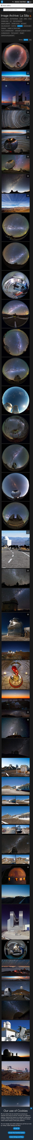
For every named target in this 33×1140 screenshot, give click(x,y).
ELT (11, 21)
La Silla (20, 26)
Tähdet (22, 33)
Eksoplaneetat (5, 23)
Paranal (3, 28)
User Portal (23, 1)
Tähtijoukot (14, 33)
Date (30, 39)
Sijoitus (26, 39)
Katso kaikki (4, 19)
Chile (29, 19)
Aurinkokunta (5, 33)
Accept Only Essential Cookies (16, 1132)
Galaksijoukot (5, 26)
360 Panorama (14, 19)
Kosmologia (4, 21)
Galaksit (23, 23)
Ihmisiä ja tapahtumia (14, 28)
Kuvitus (14, 26)
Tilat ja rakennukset (7, 30)
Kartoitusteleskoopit (7, 35)
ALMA (21, 19)
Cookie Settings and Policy (16, 1137)
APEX (25, 19)
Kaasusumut (27, 26)
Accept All (16, 1128)
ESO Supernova (17, 21)
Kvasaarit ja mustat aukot (23, 30)
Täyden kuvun (15, 23)
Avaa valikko (6, 5)
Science (17, 1)
